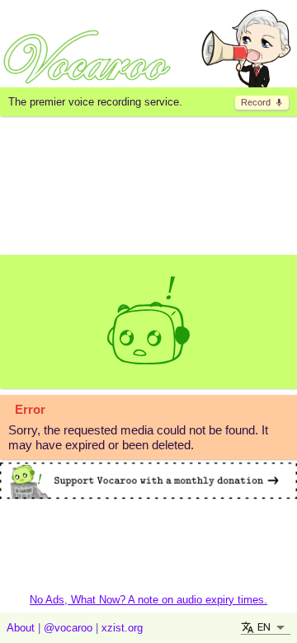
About (21, 628)
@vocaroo (68, 628)
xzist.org (122, 628)
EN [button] (264, 627)
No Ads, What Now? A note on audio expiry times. (148, 600)
